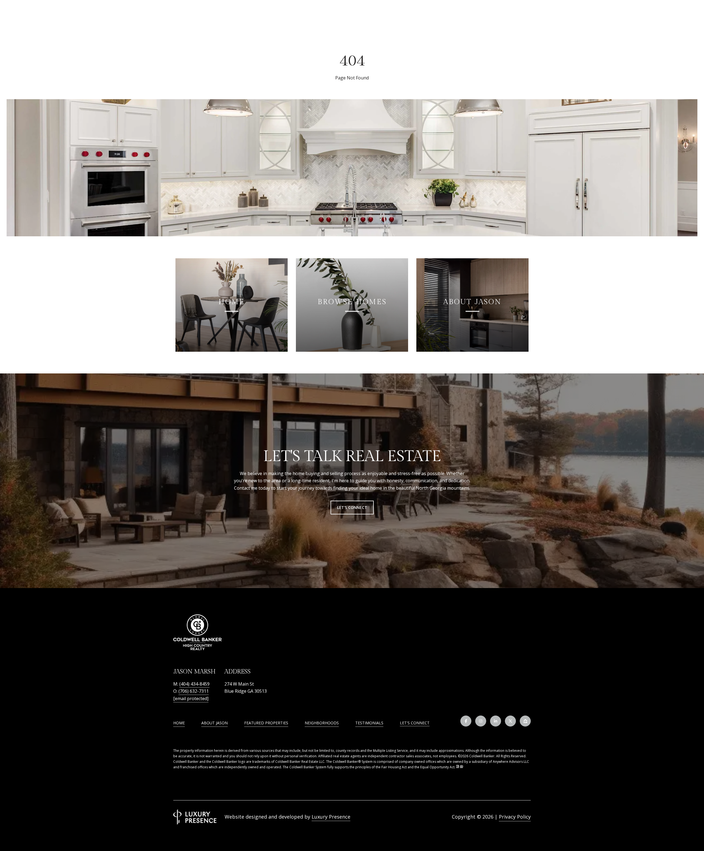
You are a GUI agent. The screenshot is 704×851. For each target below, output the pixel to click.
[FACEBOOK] (465, 721)
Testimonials (369, 722)
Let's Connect (415, 723)
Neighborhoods (322, 722)
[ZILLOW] (525, 721)
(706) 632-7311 (193, 691)
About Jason (214, 722)
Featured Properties (266, 722)
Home (179, 722)
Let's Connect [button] (352, 507)
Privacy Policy (515, 816)
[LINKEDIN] (495, 721)
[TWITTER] (510, 721)
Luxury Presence (331, 816)
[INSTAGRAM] (480, 721)
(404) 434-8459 (194, 684)
